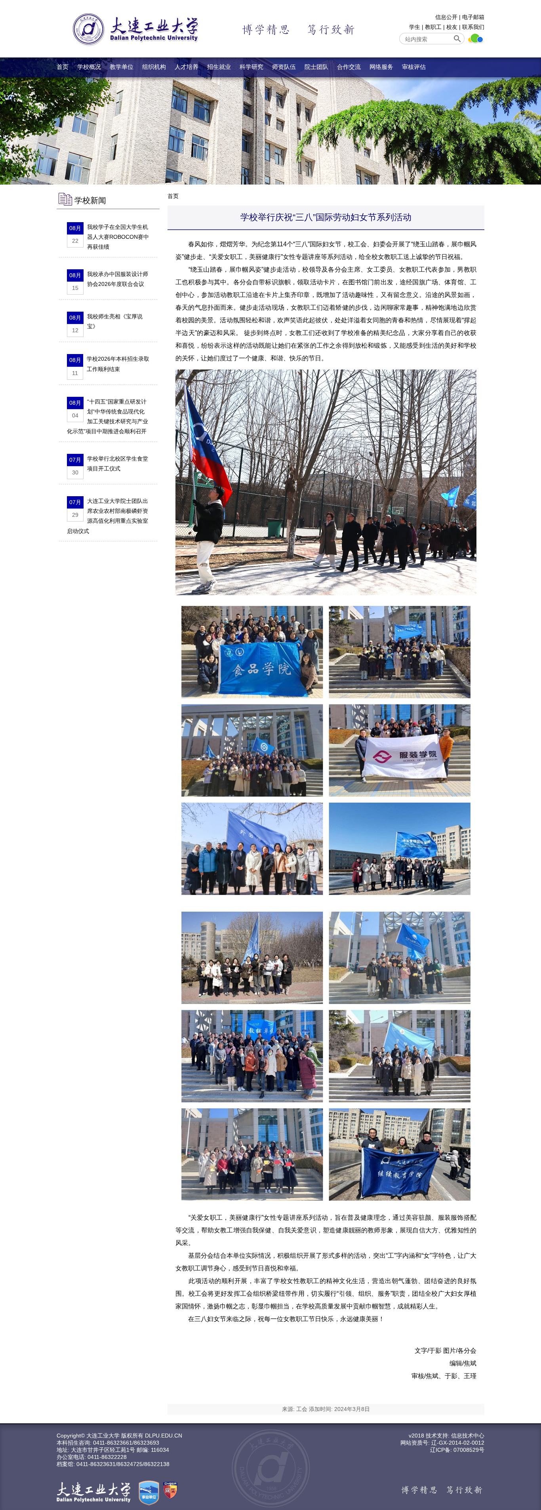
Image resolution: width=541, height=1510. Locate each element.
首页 (63, 66)
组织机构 (154, 66)
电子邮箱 (473, 17)
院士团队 (316, 66)
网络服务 (381, 66)
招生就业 (219, 66)
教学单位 (121, 66)
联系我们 (473, 27)
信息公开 (446, 17)
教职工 (433, 27)
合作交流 (349, 66)
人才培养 (186, 66)
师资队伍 (284, 66)
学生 (414, 27)
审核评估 (414, 66)
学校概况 (89, 66)
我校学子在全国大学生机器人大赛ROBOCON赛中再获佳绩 (118, 237)
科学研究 (251, 66)
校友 (451, 27)
